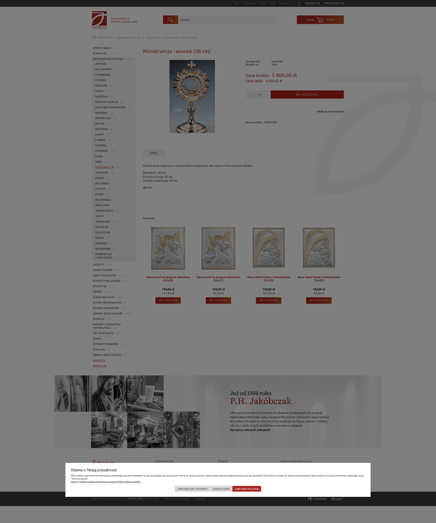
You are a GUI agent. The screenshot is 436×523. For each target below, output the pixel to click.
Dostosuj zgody (221, 488)
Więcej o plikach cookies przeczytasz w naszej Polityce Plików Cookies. (106, 481)
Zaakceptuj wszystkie (247, 488)
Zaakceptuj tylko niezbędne (192, 488)
